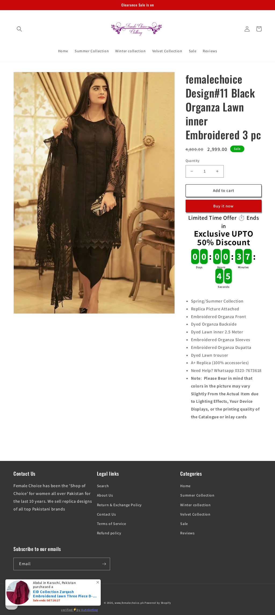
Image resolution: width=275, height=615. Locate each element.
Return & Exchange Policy (119, 504)
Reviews (187, 533)
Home (185, 485)
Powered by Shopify (157, 603)
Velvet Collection (195, 514)
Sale (184, 523)
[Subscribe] (104, 564)
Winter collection (195, 504)
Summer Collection (197, 495)
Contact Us (106, 514)
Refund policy (109, 533)
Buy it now (223, 205)
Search (103, 485)
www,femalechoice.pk (129, 603)
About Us (105, 495)
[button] (19, 29)
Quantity (193, 160)
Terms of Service (111, 523)
